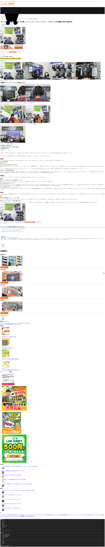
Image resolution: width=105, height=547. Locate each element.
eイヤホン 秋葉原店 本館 (5, 534)
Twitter (3, 317)
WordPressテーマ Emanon (6, 546)
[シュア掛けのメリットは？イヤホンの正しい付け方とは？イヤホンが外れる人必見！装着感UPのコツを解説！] (3, 492)
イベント (3, 8)
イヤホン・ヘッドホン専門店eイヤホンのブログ (6, 545)
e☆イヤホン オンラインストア (6, 530)
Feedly (3, 319)
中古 (7, 516)
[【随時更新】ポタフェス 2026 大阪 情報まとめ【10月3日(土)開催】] (3, 477)
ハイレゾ (80, 514)
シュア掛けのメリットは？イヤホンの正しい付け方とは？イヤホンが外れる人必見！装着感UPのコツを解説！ (18, 490)
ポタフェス (93, 514)
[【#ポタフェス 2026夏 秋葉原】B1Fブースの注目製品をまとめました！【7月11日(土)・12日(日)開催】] (3, 486)
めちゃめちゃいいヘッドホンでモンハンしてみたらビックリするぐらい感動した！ (14, 228)
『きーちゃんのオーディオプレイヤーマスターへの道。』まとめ (11, 499)
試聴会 (29, 516)
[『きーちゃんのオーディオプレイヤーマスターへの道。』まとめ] (3, 501)
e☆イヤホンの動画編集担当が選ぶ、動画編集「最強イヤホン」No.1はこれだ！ (13, 470)
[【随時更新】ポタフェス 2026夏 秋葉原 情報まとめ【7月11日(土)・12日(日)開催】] (3, 481)
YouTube (3, 542)
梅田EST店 (27, 516)
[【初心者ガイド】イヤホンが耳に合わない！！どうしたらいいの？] (3, 497)
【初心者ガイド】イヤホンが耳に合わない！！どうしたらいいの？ (12, 494)
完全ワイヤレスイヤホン (17, 516)
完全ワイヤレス (11, 516)
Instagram (3, 318)
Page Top (1, 544)
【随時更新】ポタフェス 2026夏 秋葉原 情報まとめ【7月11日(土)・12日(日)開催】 (14, 479)
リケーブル (96, 514)
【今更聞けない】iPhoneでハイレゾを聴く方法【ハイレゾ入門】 (11, 503)
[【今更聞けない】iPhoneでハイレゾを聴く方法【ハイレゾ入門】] (3, 505)
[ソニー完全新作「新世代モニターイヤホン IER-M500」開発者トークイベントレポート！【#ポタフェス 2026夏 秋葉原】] (3, 468)
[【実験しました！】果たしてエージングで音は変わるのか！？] (3, 510)
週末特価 (33, 516)
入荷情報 (3, 524)
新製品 (22, 516)
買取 (31, 516)
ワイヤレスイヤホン (3, 516)
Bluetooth (10, 514)
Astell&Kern (4, 514)
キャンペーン (4, 9)
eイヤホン (16, 514)
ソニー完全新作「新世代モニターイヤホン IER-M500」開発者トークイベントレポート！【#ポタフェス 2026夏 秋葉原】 (19, 466)
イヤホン (48, 514)
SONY (37, 514)
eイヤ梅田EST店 (20, 514)
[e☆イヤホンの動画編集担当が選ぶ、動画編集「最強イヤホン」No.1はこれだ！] (3, 473)
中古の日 (9, 516)
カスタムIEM (4, 12)
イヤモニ (52, 514)
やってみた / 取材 (4, 11)
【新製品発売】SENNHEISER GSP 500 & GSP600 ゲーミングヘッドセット (13, 231)
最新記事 (3, 7)
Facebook (3, 541)
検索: (1, 371)
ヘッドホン (88, 514)
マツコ (3, 25)
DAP (13, 514)
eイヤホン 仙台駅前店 (5, 536)
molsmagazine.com (8, 240)
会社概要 (3, 537)
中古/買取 (3, 13)
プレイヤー (83, 514)
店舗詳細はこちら (4, 267)
